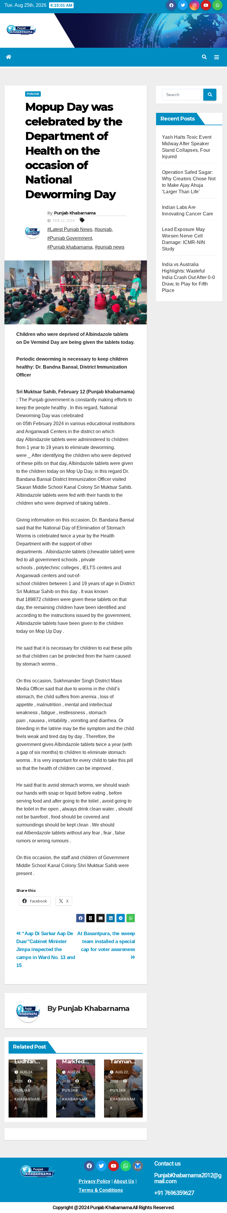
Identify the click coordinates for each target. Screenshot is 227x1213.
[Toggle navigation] (217, 57)
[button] (204, 57)
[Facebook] (89, 1166)
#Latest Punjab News (69, 229)
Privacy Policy (94, 1181)
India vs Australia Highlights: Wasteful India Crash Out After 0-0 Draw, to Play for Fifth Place (188, 277)
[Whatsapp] (125, 1166)
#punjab (103, 229)
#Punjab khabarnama (70, 247)
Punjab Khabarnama (75, 213)
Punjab (33, 93)
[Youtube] (113, 1166)
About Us (124, 1181)
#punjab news (109, 247)
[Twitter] (101, 1166)
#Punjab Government (69, 238)
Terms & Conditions (101, 1190)
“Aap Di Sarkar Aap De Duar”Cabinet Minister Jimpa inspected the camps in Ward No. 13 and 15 (45, 949)
